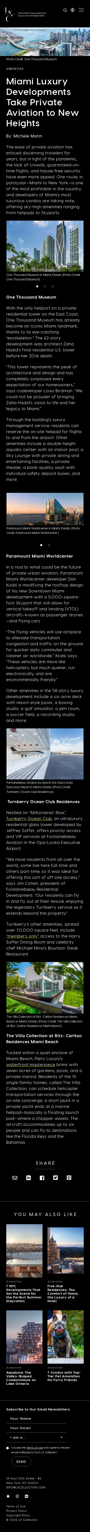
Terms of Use (16, 1506)
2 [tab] (46, 286)
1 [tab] (37, 286)
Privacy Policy (16, 1510)
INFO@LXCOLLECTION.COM (25, 1487)
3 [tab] (54, 286)
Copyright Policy (18, 1515)
